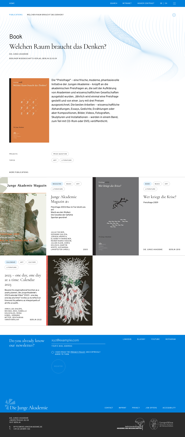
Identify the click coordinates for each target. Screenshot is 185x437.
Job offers (151, 408)
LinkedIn (127, 339)
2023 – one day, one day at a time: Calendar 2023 (23, 280)
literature (67, 160)
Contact (109, 408)
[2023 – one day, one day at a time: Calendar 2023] (69, 291)
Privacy (136, 408)
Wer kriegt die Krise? (159, 196)
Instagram (170, 339)
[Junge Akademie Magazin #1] (23, 216)
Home (11, 3)
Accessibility (169, 408)
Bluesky (141, 339)
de (161, 3)
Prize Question (60, 154)
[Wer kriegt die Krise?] (116, 216)
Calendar (11, 262)
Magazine (57, 184)
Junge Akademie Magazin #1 (64, 199)
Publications (15, 15)
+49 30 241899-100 (21, 429)
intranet (127, 3)
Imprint (122, 408)
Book (147, 184)
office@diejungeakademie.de (27, 427)
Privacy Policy (78, 352)
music (68, 184)
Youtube (155, 339)
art (55, 160)
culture (32, 262)
